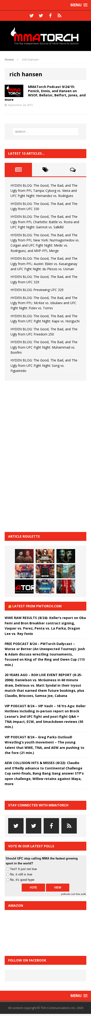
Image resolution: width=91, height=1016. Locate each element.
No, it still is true (21, 874)
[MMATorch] (45, 36)
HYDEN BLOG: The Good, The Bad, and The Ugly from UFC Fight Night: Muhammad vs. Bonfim (43, 347)
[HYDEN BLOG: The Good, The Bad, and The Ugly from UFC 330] (45, 556)
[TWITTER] (31, 16)
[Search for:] (45, 132)
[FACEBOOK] (50, 16)
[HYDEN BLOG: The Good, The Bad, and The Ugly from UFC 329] (65, 571)
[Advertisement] (40, 456)
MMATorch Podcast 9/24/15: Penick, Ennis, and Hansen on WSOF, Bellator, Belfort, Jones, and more (45, 93)
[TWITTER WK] (41, 16)
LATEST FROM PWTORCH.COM (37, 606)
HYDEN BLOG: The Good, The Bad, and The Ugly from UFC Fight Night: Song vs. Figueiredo (43, 365)
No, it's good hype (22, 879)
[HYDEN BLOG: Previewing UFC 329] (24, 586)
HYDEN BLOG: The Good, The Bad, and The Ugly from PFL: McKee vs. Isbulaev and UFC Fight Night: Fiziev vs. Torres (43, 302)
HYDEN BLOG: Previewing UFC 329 (36, 290)
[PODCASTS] (59, 16)
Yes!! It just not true (23, 869)
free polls (81, 894)
